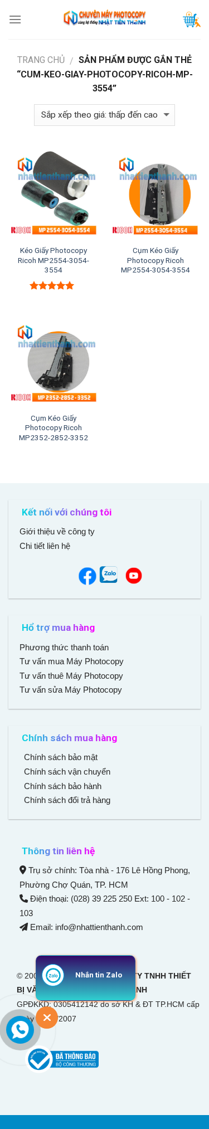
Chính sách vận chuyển (66, 771)
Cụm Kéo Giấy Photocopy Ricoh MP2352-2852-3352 (53, 427)
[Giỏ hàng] (192, 19)
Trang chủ (41, 60)
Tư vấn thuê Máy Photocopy (71, 675)
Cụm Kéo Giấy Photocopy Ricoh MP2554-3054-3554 (155, 260)
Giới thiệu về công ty (57, 531)
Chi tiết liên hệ (46, 546)
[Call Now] (20, 1030)
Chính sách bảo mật (61, 757)
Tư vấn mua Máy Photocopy (73, 661)
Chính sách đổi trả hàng (66, 800)
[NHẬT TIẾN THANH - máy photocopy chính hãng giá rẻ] (104, 19)
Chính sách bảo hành (61, 786)
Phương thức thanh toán (64, 647)
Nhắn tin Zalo (98, 975)
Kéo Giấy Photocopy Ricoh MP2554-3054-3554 (53, 260)
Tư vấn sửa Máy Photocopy (71, 689)
